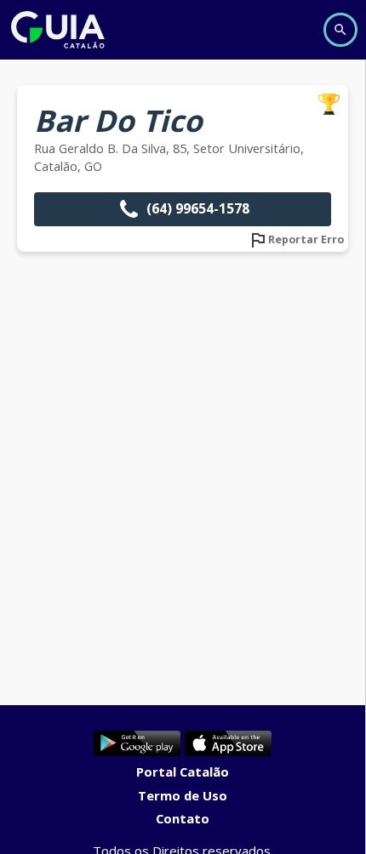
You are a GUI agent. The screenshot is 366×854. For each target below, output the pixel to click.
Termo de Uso (182, 795)
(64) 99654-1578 (197, 208)
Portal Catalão (182, 771)
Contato (182, 818)
